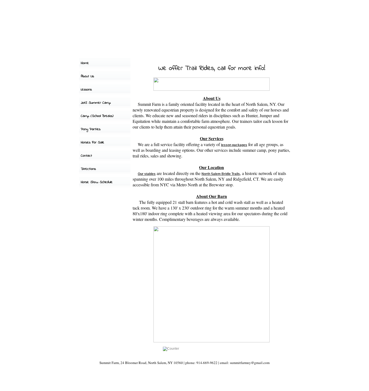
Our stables (147, 174)
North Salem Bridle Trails (221, 174)
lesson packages (234, 145)
